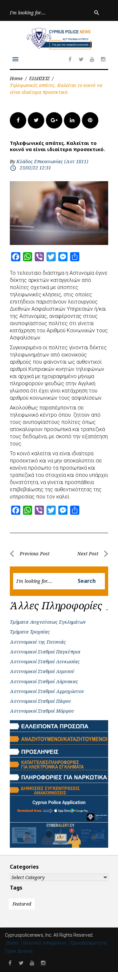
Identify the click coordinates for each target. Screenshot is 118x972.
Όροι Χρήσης (19, 951)
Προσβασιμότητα (88, 943)
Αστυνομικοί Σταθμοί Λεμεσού (42, 671)
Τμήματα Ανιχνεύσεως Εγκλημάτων (48, 622)
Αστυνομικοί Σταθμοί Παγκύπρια (45, 652)
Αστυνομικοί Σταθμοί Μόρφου (42, 711)
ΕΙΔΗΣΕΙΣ (39, 78)
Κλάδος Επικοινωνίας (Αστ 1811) (52, 161)
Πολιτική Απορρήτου (44, 943)
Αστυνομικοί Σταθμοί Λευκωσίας (45, 661)
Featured (21, 904)
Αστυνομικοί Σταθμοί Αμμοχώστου (47, 691)
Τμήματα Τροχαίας (30, 632)
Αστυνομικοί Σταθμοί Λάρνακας (44, 681)
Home (16, 78)
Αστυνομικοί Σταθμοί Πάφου (40, 701)
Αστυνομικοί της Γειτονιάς (38, 642)
